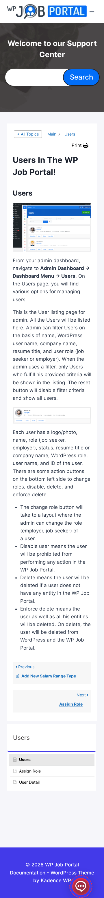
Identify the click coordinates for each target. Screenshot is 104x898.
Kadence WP (56, 880)
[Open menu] (92, 11)
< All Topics (28, 134)
